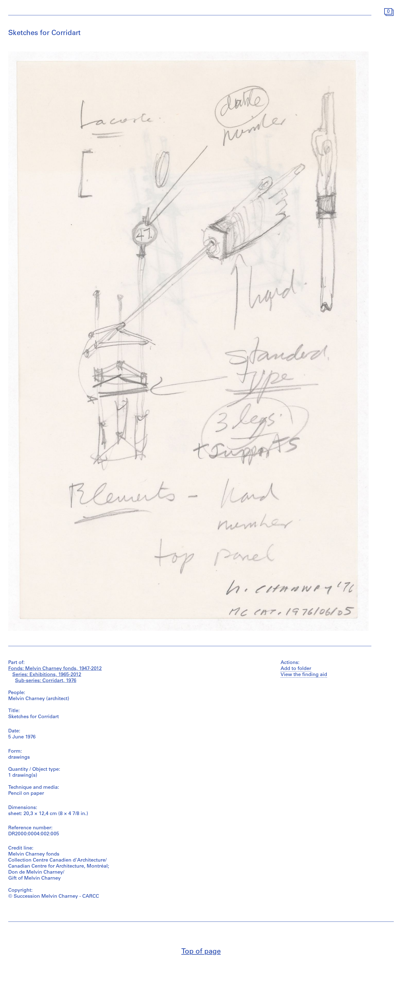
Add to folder (296, 668)
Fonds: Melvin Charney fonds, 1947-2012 (55, 668)
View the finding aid (304, 674)
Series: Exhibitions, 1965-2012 (46, 674)
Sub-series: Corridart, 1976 (45, 680)
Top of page (201, 951)
